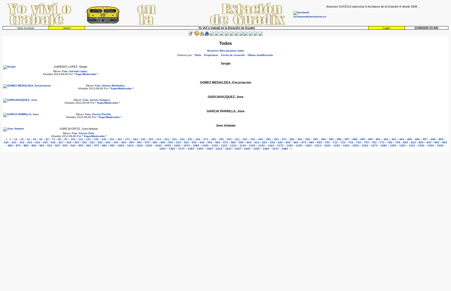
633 (272, 142)
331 (253, 139)
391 (300, 139)
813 (413, 142)
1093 (205, 145)
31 (28, 139)
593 (241, 142)
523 (186, 142)
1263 (365, 145)
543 (202, 142)
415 (45, 142)
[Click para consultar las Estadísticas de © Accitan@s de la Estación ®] (222, 34)
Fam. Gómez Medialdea (110, 85)
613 (256, 142)
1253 (355, 145)
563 (217, 142)
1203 (308, 145)
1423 (228, 148)
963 (88, 145)
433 (116, 142)
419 (76, 142)
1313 (412, 145)
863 (10, 145)
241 (182, 139)
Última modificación (260, 55)
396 (339, 139)
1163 (271, 145)
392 (307, 139)
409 (440, 139)
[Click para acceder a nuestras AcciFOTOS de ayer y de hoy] (196, 34)
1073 (186, 145)
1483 (285, 148)
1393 (200, 148)
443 (123, 142)
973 (96, 145)
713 (335, 142)
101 (73, 139)
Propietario (211, 55)
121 (88, 139)
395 (331, 139)
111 (81, 139)
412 (22, 142)
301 (229, 139)
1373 (181, 148)
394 (323, 139)
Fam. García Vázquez (96, 99)
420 (84, 142)
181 (135, 139)
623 (264, 142)
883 (26, 145)
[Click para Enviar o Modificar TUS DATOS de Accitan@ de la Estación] (190, 34)
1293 (393, 145)
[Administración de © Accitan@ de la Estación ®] (261, 34)
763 (374, 142)
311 (237, 139)
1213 (318, 145)
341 (260, 139)
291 (221, 139)
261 (198, 139)
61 (47, 139)
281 (213, 139)
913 (49, 145)
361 (276, 139)
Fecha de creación (233, 55)
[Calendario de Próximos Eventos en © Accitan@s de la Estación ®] (232, 34)
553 (209, 142)
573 (225, 142)
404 (401, 139)
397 (347, 139)
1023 (140, 145)
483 (155, 142)
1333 (431, 145)
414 (37, 142)
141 (104, 139)
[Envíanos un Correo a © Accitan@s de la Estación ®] (251, 34)
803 (405, 142)
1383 (191, 148)
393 (315, 139)
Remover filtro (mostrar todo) (225, 50)
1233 (337, 145)
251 (190, 139)
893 (34, 145)
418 (69, 142)
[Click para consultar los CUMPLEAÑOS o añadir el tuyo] (202, 34)
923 (57, 145)
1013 (130, 145)
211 (159, 139)
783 (390, 142)
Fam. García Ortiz (83, 133)
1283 (384, 145)
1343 (440, 145)
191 (143, 139)
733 (350, 142)
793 (397, 142)
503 (170, 142)
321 (245, 139)
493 (163, 142)
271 (206, 139)
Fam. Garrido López (74, 71)
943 (73, 145)
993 (112, 145)
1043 (158, 145)
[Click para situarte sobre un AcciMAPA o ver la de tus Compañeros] (212, 34)
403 (393, 139)
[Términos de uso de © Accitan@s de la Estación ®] (256, 34)
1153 (261, 145)
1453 (256, 148)
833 (429, 142)
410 (6, 142)
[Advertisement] (387, 16)
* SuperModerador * (86, 74)
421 (92, 142)
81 (59, 139)
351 (268, 139)
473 (147, 142)
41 (34, 139)
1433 (238, 148)
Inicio (66, 28)
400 (370, 139)
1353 (162, 148)
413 (29, 142)
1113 (224, 145)
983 (104, 145)
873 (18, 145)
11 (15, 139)
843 (437, 142)
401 (378, 139)
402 (386, 139)
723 (343, 142)
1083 (196, 145)
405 (409, 139)
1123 (233, 145)
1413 (219, 148)
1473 (275, 148)
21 (22, 139)
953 (81, 145)
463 (139, 142)
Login (386, 28)
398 (354, 139)
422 (100, 142)
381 (292, 139)
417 (61, 142)
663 (296, 142)
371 (284, 139)
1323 (421, 145)
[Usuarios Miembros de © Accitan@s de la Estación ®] (237, 34)
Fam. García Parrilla (98, 114)
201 (151, 139)
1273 (374, 145)
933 (65, 145)
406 (417, 139)
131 (96, 139)
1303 (402, 145)
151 (112, 139)
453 (131, 142)
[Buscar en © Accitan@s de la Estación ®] (227, 34)
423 (108, 142)
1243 (346, 145)
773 (382, 142)
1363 (172, 148)
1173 (280, 145)
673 (303, 142)
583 (233, 142)
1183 (290, 145)
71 (53, 139)
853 (444, 142)
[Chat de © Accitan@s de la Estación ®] (246, 34)
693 (319, 142)
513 (178, 142)
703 (327, 142)
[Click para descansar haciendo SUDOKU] (217, 34)
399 (362, 139)
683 (311, 142)
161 (119, 139)
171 (127, 139)
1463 (266, 148)
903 (41, 145)
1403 (209, 148)
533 (194, 142)
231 (174, 139)
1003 (121, 145)
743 (358, 142)
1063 (177, 145)
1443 (247, 148)
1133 (243, 145)
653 (288, 142)
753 (366, 142)
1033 (149, 145)
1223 (327, 145)
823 (421, 142)
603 (249, 142)
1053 (168, 145)
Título (197, 55)
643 (280, 142)
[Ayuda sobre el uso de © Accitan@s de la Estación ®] (242, 34)
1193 (299, 145)
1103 (215, 145)
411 (14, 142)
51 (41, 139)
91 (66, 139)
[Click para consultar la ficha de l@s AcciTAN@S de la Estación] (207, 34)
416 (53, 142)
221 (166, 139)
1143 (252, 145)
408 (433, 139)
